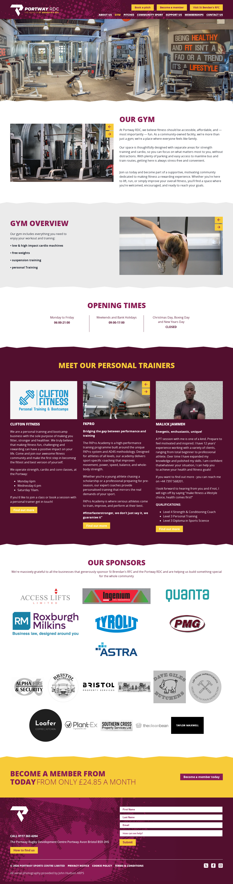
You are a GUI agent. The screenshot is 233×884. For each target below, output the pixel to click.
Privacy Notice (78, 865)
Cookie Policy (102, 865)
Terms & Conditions (129, 865)
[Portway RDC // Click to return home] (34, 9)
